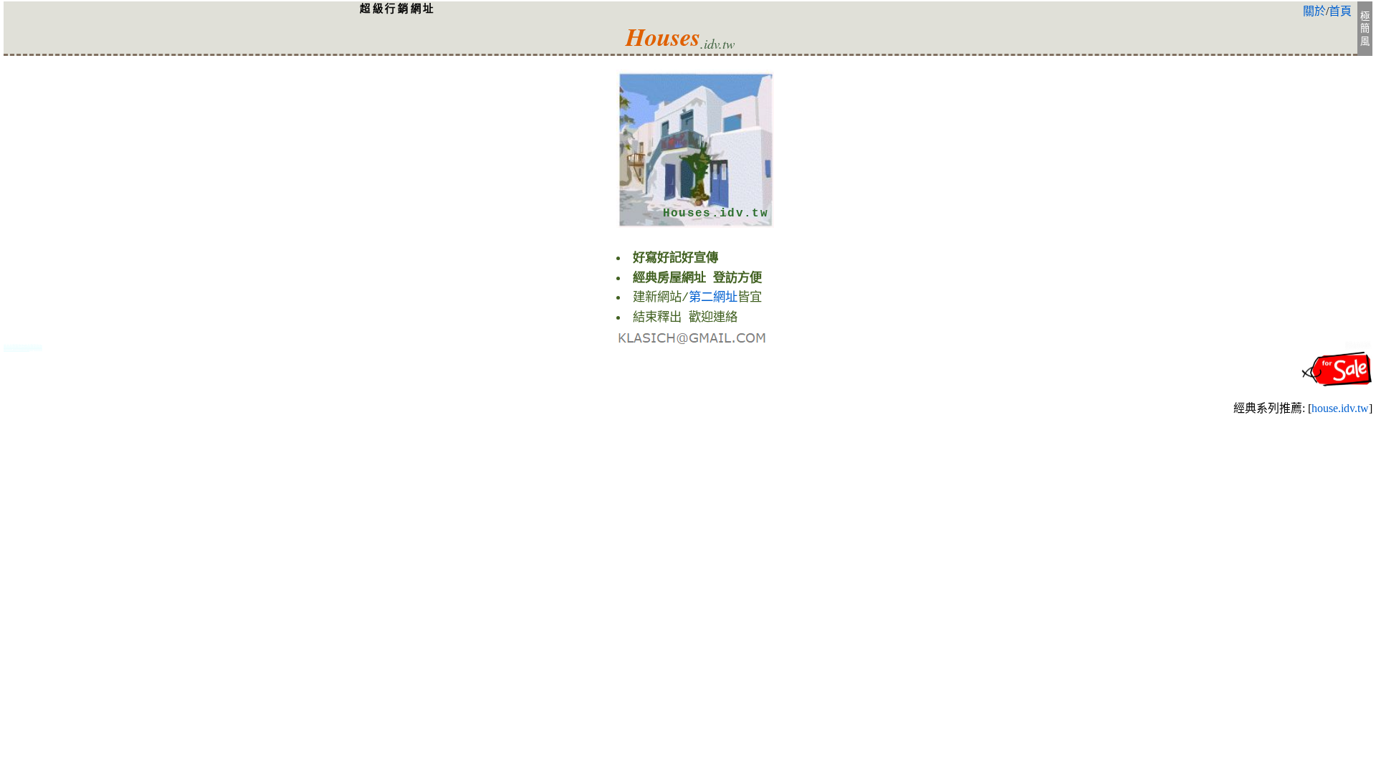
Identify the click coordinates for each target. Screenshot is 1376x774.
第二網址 (713, 298)
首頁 (1340, 11)
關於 (1314, 11)
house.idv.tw (1340, 408)
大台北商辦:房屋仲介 (1358, 347)
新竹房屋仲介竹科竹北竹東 (23, 349)
